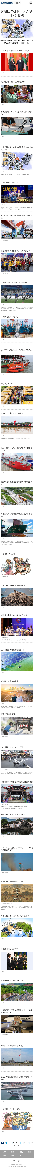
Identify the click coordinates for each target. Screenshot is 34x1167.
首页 (4, 1152)
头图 (3, 73)
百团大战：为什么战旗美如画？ (13, 586)
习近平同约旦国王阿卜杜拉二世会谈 (15, 51)
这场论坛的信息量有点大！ (11, 183)
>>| (18, 1145)
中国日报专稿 (5, 240)
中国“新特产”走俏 (8, 554)
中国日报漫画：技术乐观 (10, 1109)
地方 (21, 1155)
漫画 (4, 1155)
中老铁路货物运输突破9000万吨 (13, 980)
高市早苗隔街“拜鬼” (8, 714)
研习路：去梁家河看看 (9, 681)
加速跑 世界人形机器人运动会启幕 (14, 282)
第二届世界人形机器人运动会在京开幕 (16, 251)
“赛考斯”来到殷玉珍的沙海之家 (13, 82)
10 (28, 1142)
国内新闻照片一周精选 (9, 317)
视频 (3, 703)
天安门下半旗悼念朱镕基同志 (12, 1046)
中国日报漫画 (25, 43)
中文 (14, 1161)
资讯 (21, 1152)
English (19, 1161)
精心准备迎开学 (7, 384)
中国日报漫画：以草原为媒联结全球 (15, 916)
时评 (12, 1152)
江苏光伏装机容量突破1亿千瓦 (12, 650)
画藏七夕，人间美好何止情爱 (12, 881)
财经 (29, 1152)
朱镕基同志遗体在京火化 (10, 949)
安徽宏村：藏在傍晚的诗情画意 (13, 815)
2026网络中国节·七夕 (7, 903)
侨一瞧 (3, 205)
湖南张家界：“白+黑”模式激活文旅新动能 (17, 782)
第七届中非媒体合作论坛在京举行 (14, 615)
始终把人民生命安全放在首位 (12, 413)
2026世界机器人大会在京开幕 (12, 747)
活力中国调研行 (5, 804)
